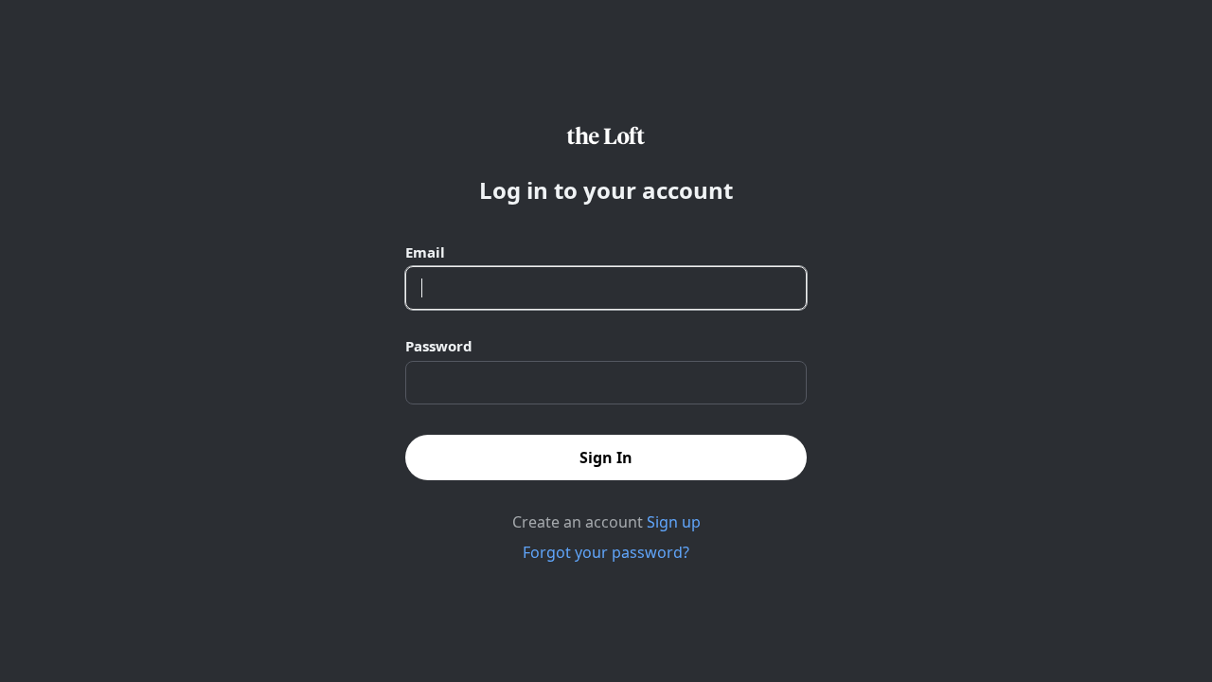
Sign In (606, 457)
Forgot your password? (606, 552)
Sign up (674, 522)
